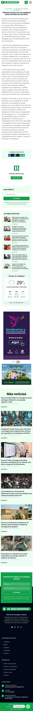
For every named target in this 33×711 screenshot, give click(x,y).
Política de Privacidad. (20, 204)
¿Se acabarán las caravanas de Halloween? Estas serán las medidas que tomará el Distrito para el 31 (16, 493)
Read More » (4, 406)
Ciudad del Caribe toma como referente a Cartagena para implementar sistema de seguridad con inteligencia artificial (16, 431)
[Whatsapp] (28, 706)
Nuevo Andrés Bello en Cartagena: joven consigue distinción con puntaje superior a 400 (16, 400)
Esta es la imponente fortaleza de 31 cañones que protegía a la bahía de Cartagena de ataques (15, 525)
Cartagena (9, 9)
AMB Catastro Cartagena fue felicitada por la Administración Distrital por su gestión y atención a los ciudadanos (20, 219)
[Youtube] (12, 627)
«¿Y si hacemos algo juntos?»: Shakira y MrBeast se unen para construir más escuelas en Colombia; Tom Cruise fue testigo (20, 248)
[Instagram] (15, 627)
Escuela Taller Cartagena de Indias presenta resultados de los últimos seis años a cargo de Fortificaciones (16, 462)
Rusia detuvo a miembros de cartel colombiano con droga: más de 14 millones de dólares (14, 556)
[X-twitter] (21, 627)
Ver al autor (16, 177)
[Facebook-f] (18, 627)
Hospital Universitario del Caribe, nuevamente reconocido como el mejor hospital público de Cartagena (20, 266)
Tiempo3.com (19, 302)
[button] (26, 2)
